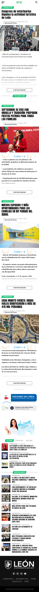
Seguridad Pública (8, 579)
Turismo (26, 581)
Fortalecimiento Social (22, 579)
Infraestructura (17, 581)
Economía (33, 579)
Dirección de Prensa (11, 23)
